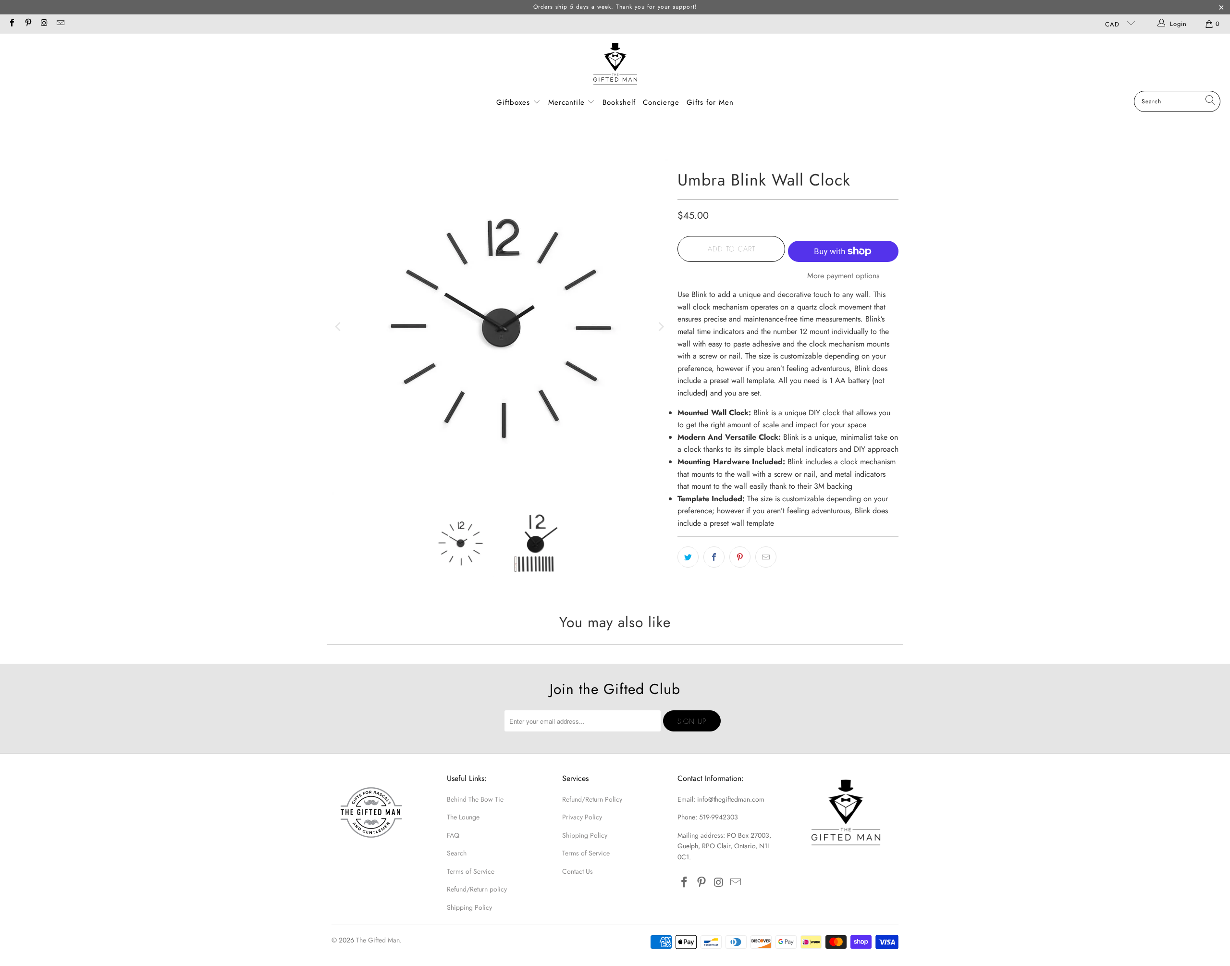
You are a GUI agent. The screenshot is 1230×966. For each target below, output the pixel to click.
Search (457, 853)
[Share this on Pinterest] (739, 557)
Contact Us (577, 871)
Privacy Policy (582, 817)
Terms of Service (470, 871)
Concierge (661, 102)
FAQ (453, 835)
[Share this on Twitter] (688, 557)
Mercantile (568, 102)
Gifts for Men (710, 102)
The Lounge (463, 817)
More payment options (843, 275)
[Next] (660, 327)
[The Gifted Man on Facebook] (11, 23)
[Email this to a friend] (765, 557)
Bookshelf (619, 102)
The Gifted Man (378, 940)
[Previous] (338, 327)
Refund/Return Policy (592, 799)
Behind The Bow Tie (475, 799)
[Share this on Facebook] (714, 557)
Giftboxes (513, 102)
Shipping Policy (469, 907)
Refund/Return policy (477, 889)
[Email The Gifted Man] (59, 23)
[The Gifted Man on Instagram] (43, 23)
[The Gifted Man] (615, 64)
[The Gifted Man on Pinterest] (27, 23)
